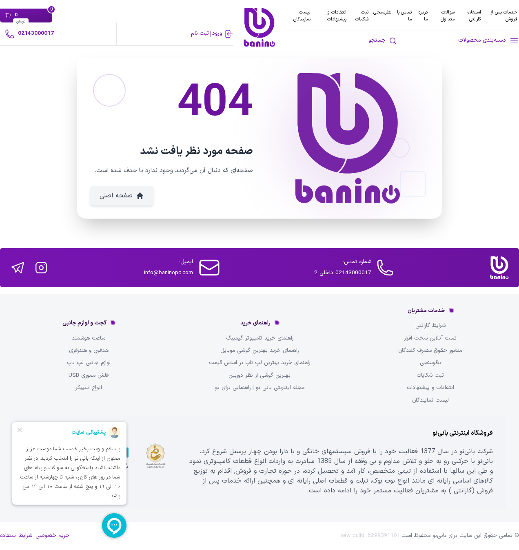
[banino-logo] (259, 27)
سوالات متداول (448, 16)
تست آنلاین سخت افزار (430, 338)
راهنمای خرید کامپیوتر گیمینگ (259, 338)
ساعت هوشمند (88, 338)
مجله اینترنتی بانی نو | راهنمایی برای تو (259, 388)
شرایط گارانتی (430, 326)
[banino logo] (499, 267)
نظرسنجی (382, 12)
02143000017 (36, 33)
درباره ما (423, 16)
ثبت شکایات (361, 16)
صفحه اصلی (116, 196)
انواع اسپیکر (88, 388)
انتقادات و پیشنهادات (336, 16)
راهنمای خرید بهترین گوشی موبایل (259, 351)
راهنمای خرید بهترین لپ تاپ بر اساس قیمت (259, 363)
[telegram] (17, 268)
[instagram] (41, 268)
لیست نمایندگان (302, 16)
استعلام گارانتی (474, 16)
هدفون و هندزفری (89, 351)
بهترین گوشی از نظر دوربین (259, 375)
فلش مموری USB (89, 375)
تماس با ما (404, 16)
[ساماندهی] (155, 462)
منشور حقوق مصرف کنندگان (430, 351)
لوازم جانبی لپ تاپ (89, 363)
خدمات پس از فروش (503, 16)
